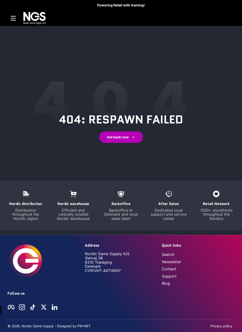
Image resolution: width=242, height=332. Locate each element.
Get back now (118, 137)
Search (168, 254)
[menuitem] (198, 254)
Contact (169, 268)
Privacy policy (221, 326)
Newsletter (171, 261)
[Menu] (13, 18)
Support (169, 276)
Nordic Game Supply (38, 326)
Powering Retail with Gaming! (121, 5)
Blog (166, 283)
